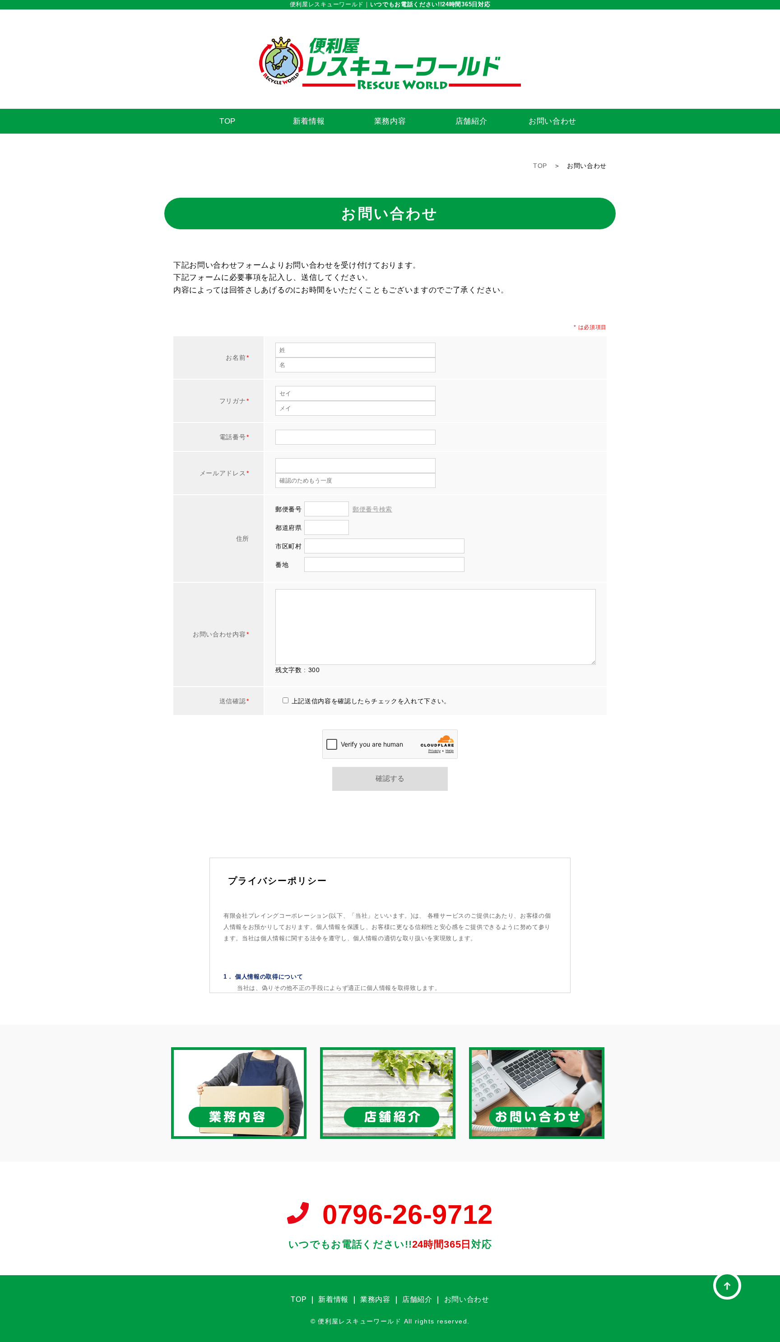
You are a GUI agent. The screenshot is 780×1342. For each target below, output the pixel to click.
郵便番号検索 (372, 509)
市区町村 (288, 546)
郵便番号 (288, 509)
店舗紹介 (471, 121)
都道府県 (288, 527)
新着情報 (309, 121)
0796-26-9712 (407, 1214)
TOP (227, 121)
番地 (281, 564)
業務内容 (390, 121)
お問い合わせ (552, 121)
